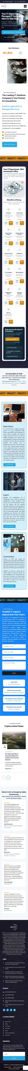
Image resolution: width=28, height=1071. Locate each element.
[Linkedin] (14, 1010)
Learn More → (8, 219)
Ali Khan (10, 751)
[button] (25, 6)
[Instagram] (7, 1010)
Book (11, 222)
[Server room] (16, 185)
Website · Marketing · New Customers (10, 195)
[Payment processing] (8, 191)
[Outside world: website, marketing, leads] (22, 182)
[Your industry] (20, 188)
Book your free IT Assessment (13, 32)
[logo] (4, 6)
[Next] (8, 778)
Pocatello (19, 381)
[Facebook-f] (4, 1010)
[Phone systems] (6, 189)
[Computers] (13, 190)
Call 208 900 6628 (9, 37)
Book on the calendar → (12, 339)
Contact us (17, 383)
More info (6, 223)
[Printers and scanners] (9, 188)
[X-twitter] (11, 1010)
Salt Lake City (9, 383)
